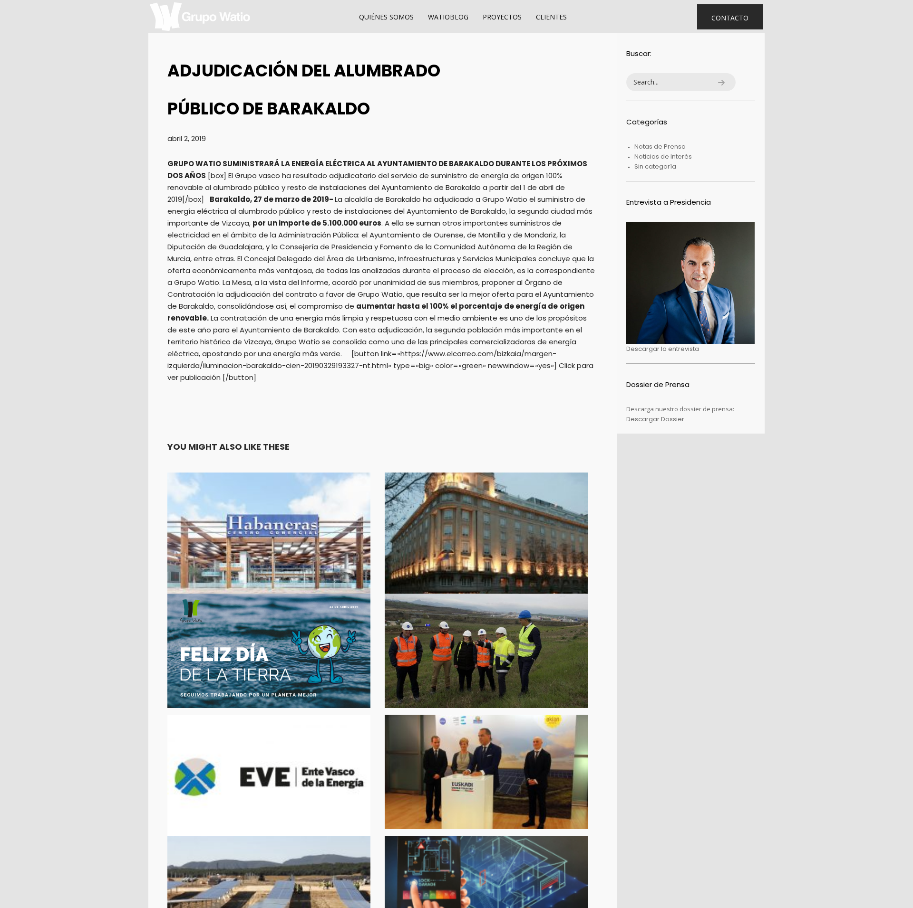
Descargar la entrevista (662, 348)
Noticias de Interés (663, 156)
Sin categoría (655, 166)
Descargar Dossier (655, 419)
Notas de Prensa (660, 146)
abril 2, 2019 (186, 138)
